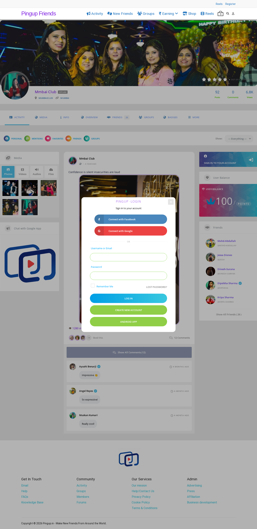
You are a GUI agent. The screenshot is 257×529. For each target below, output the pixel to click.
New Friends (123, 13)
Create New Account (128, 310)
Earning (168, 13)
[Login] (233, 13)
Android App (128, 321)
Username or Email (101, 248)
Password (96, 266)
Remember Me (105, 286)
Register (230, 3)
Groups (148, 13)
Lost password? (156, 286)
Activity (97, 13)
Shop (192, 13)
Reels (219, 3)
